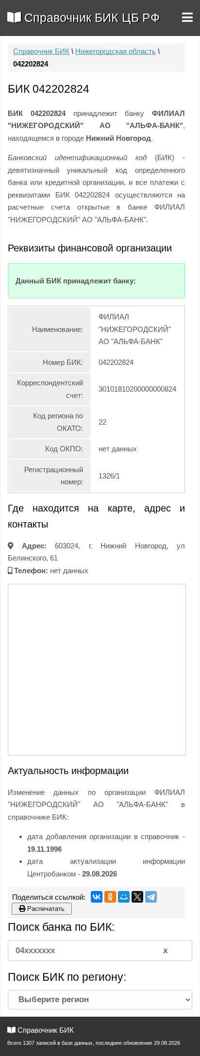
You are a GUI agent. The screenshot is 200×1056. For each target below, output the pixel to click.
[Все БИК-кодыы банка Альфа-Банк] (135, 281)
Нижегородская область (115, 51)
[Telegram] (151, 897)
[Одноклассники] (110, 897)
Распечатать (45, 908)
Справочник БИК (41, 51)
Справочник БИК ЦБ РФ (90, 17)
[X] (137, 897)
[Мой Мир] (124, 897)
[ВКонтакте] (96, 897)
